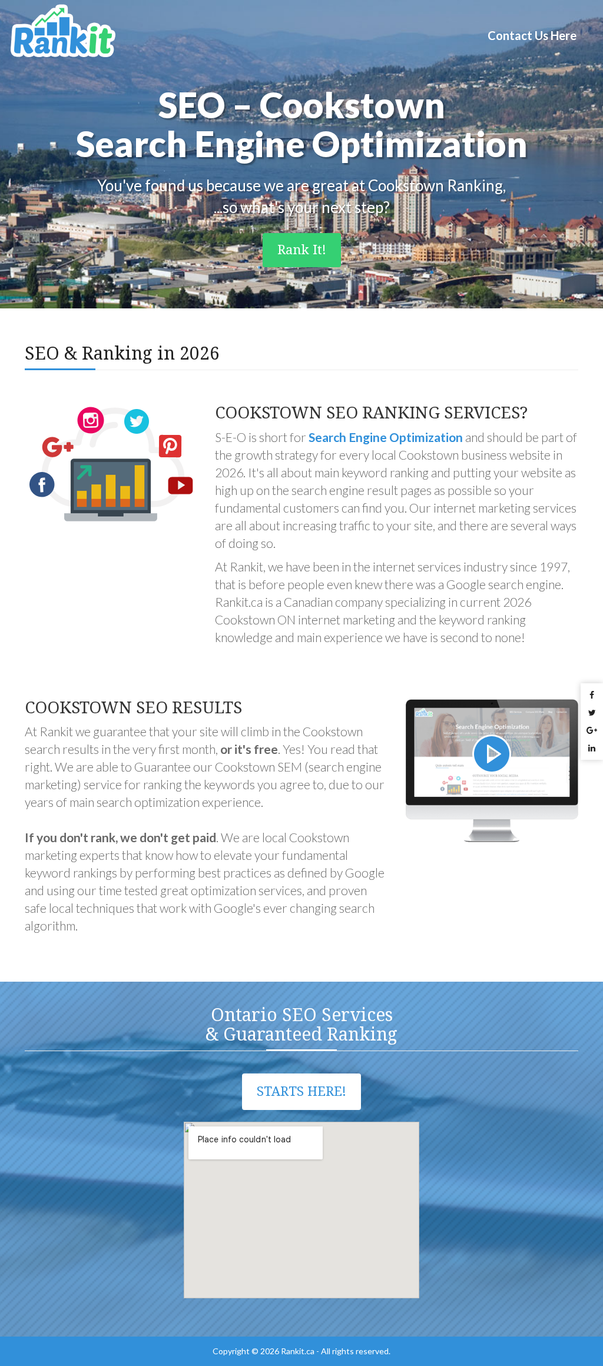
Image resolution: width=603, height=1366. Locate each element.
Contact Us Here (532, 35)
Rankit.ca (297, 1351)
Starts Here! (301, 1091)
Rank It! (301, 249)
